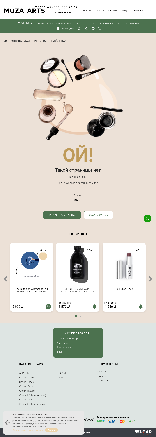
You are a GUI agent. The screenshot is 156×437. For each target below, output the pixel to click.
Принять (51, 430)
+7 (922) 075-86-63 (62, 7)
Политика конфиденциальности (27, 430)
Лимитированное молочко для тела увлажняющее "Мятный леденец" (127, 290)
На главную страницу (62, 214)
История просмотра (67, 338)
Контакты (78, 195)
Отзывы (77, 200)
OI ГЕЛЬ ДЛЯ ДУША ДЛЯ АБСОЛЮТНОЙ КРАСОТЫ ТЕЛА (35, 290)
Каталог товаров (31, 364)
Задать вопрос (98, 214)
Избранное (62, 343)
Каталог (77, 190)
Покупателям (108, 364)
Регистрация (63, 347)
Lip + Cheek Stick (81, 289)
